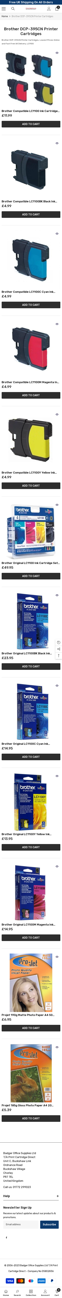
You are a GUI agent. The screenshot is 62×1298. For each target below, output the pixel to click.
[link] (17, 1292)
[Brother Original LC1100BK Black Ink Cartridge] (31, 621)
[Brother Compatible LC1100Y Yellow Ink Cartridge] (31, 440)
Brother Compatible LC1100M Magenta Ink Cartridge (30, 382)
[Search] (13, 9)
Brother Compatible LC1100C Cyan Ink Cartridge (27, 291)
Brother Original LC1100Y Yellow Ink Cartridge (26, 834)
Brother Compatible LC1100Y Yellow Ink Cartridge (28, 472)
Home (5, 16)
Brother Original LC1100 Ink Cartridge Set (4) (30, 563)
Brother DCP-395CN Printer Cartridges (32, 16)
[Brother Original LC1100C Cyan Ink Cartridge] (31, 711)
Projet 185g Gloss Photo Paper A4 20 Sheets (27, 1105)
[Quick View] (57, 52)
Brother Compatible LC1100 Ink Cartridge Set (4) (30, 111)
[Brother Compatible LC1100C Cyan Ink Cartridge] (31, 259)
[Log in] (49, 9)
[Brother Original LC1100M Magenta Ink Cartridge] (31, 892)
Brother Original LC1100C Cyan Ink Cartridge (25, 743)
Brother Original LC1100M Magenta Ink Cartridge (27, 924)
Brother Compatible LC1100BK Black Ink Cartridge (28, 201)
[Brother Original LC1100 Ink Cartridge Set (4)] (31, 531)
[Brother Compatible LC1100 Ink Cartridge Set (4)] (31, 79)
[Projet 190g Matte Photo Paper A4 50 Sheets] (31, 983)
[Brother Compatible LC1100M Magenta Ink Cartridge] (31, 350)
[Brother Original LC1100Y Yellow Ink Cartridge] (31, 802)
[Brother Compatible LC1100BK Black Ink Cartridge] (31, 169)
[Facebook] (6, 1237)
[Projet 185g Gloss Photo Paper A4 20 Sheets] (31, 1073)
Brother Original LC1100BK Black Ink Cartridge (26, 653)
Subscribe (49, 1224)
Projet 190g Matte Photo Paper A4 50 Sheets (27, 1015)
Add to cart (31, 124)
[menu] (4, 9)
